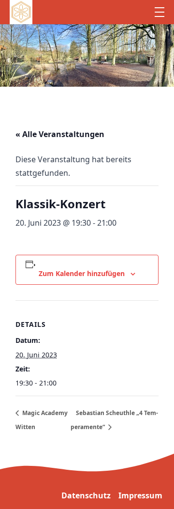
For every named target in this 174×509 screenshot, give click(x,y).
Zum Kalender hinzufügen (82, 273)
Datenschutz (86, 495)
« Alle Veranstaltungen (59, 134)
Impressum (140, 495)
